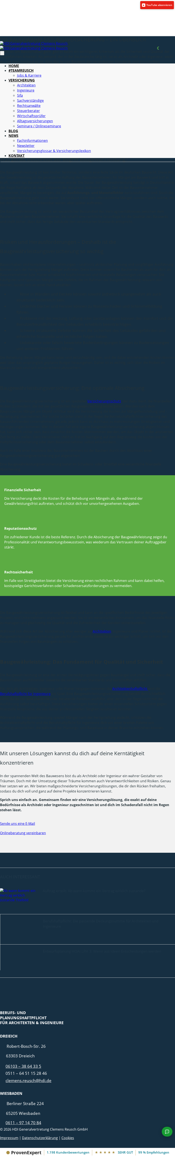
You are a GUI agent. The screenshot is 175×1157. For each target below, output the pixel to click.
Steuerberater (28, 110)
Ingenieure (25, 90)
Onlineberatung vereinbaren (23, 833)
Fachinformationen (32, 140)
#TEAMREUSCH (21, 70)
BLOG (13, 131)
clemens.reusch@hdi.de (28, 1080)
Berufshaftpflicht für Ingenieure (25, 693)
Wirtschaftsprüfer (31, 115)
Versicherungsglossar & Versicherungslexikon (54, 150)
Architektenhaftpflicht (130, 688)
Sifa (20, 95)
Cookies (67, 1137)
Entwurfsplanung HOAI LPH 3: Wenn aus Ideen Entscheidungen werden (102, 951)
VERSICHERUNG (22, 80)
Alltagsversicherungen (35, 121)
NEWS (13, 135)
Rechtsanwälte (29, 105)
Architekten (26, 85)
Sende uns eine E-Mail (17, 823)
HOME (14, 65)
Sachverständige (30, 100)
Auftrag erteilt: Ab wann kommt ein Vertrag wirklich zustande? (94, 890)
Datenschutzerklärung (40, 1137)
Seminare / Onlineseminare (39, 126)
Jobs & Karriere (29, 75)
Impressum (9, 1137)
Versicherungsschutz (104, 401)
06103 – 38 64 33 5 (23, 1066)
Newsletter (26, 145)
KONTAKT (17, 155)
